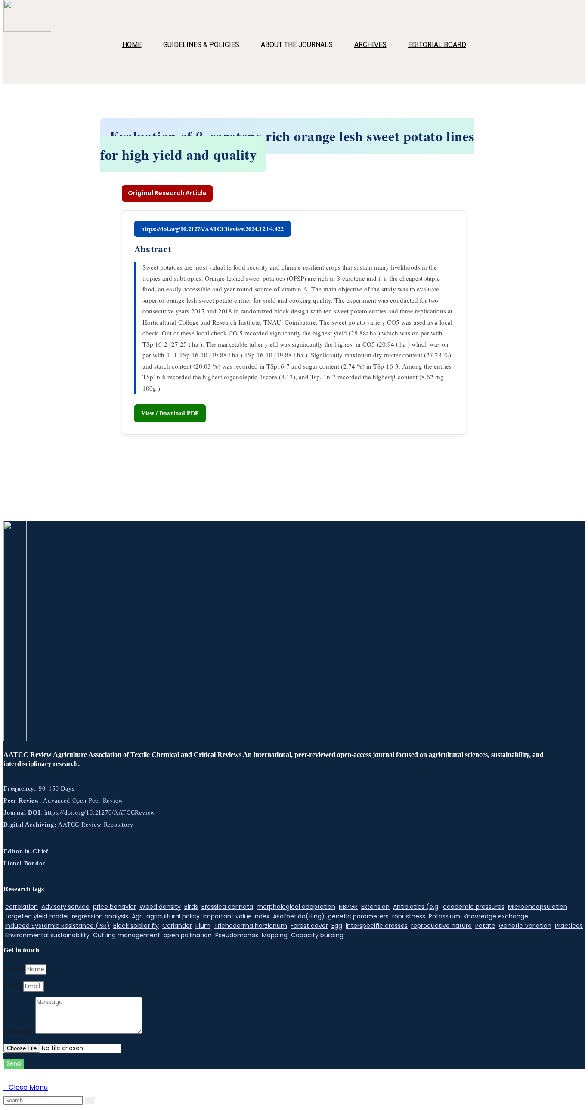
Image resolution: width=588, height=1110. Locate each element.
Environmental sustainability (47, 935)
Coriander (177, 926)
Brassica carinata (227, 907)
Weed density (160, 907)
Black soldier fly (136, 926)
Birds (191, 907)
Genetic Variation (525, 926)
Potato (485, 926)
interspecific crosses (377, 926)
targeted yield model (36, 916)
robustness (408, 916)
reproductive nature (441, 926)
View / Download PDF (170, 413)
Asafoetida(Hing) (299, 916)
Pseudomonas (236, 935)
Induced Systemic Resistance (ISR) (57, 926)
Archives (370, 44)
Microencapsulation (537, 907)
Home (132, 44)
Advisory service (65, 907)
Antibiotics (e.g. (416, 907)
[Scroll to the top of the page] (6, 1075)
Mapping (275, 935)
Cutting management (126, 935)
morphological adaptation (296, 907)
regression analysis (100, 916)
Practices (569, 926)
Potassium (444, 916)
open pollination (188, 935)
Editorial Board (437, 44)
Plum (202, 926)
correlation (21, 907)
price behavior (114, 907)
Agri (137, 916)
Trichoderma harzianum (250, 926)
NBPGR (348, 907)
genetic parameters (358, 916)
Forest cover (309, 926)
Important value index (236, 916)
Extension (375, 907)
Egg (336, 926)
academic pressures (473, 907)
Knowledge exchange (496, 916)
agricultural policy (173, 916)
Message (19, 1031)
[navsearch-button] (14, 68)
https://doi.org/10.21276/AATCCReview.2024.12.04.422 (212, 228)
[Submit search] (90, 1100)
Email (13, 986)
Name (14, 969)
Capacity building (317, 935)
